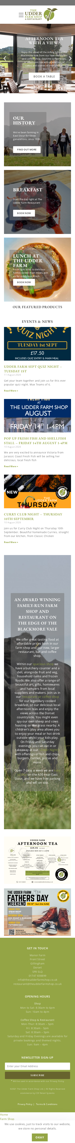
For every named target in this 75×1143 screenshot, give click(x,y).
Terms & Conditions (46, 1104)
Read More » (11, 390)
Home (4, 1114)
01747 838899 (37, 975)
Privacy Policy (25, 1104)
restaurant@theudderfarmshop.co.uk (37, 984)
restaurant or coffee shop (40, 697)
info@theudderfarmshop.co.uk (37, 979)
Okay (39, 1137)
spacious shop (43, 664)
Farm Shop (7, 1119)
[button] (5, 58)
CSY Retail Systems (45, 1093)
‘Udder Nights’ (49, 750)
